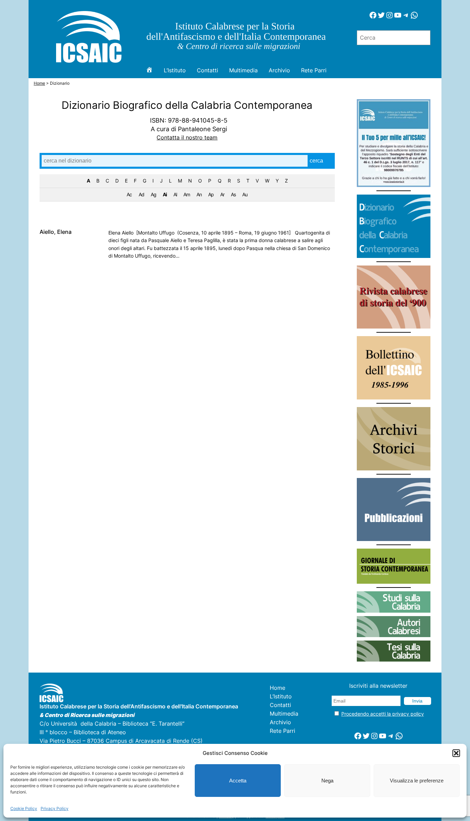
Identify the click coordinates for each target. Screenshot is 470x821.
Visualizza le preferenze (417, 780)
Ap (211, 194)
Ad (141, 194)
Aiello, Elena (56, 232)
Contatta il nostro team (187, 137)
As (233, 194)
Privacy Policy (54, 808)
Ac (129, 194)
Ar (222, 194)
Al (175, 194)
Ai (165, 194)
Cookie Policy (23, 808)
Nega (327, 780)
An (199, 194)
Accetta (237, 780)
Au (244, 194)
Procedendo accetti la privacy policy (382, 714)
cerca (316, 161)
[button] (456, 753)
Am (186, 194)
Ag (153, 194)
